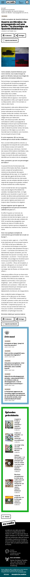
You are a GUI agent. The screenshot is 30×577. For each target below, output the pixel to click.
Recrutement (13, 551)
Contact (12, 550)
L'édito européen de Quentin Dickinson (12, 11)
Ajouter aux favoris (11, 40)
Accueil (3, 8)
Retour (7, 517)
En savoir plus (22, 571)
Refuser (6, 574)
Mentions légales (14, 554)
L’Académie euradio (15, 553)
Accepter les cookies (19, 574)
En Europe (4, 16)
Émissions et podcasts (8, 9)
